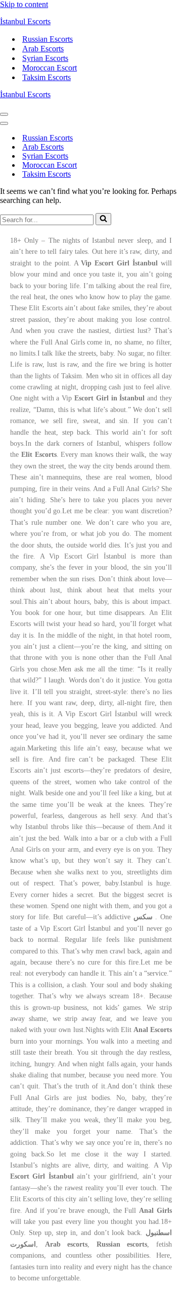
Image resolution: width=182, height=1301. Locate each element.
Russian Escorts (47, 39)
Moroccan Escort (49, 67)
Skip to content (24, 4)
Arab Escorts (43, 48)
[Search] (103, 219)
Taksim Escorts (46, 77)
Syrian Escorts (45, 58)
